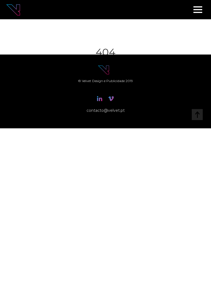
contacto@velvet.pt (106, 110)
